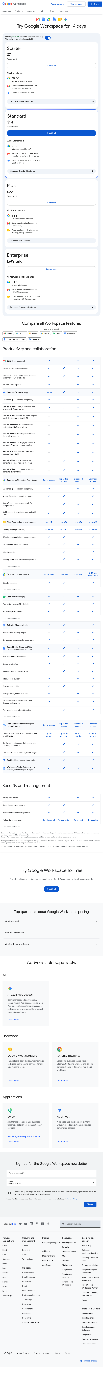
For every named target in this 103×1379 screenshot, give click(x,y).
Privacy (57, 1353)
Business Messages (90, 1339)
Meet (5, 1250)
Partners (65, 1261)
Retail (24, 1286)
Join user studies (89, 1344)
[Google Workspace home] (14, 4)
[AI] (42, 11)
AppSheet (46, 1265)
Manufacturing (28, 1291)
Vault (24, 1255)
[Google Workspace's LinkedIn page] (31, 1224)
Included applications (8, 1239)
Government (27, 1309)
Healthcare (26, 1304)
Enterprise (26, 1282)
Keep (5, 1291)
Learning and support (88, 1239)
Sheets (5, 1273)
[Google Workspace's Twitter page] (20, 1224)
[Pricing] (51, 11)
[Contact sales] (76, 4)
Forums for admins (90, 1265)
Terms (67, 1353)
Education (26, 1313)
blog (14, 1224)
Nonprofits (26, 1318)
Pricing (45, 1238)
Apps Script (7, 1295)
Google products (41, 1353)
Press (84, 1300)
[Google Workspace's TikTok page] (47, 1224)
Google (7, 1353)
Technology (27, 1300)
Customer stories (69, 1252)
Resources (67, 1238)
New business (28, 1273)
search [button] (63, 1224)
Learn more (13, 1019)
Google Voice (47, 1260)
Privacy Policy (72, 1199)
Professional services (31, 1295)
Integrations (67, 1270)
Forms (5, 1282)
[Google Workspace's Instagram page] (36, 1224)
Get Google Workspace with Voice (24, 1136)
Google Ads (86, 1335)
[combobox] (51, 1182)
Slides (5, 1277)
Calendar (6, 1259)
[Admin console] (57, 4)
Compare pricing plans (51, 1243)
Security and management (28, 1239)
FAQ (64, 1256)
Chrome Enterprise (89, 1322)
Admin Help (87, 1246)
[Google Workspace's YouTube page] (25, 1224)
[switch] (48, 38)
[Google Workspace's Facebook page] (42, 1224)
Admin (25, 1246)
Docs (5, 1268)
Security (65, 1247)
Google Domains (88, 1318)
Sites (5, 1286)
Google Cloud (87, 1313)
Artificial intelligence (30, 1322)
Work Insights (27, 1259)
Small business (28, 1277)
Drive (5, 1264)
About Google (23, 1353)
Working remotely (69, 1243)
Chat (4, 1255)
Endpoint (26, 1250)
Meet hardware (48, 1256)
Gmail (5, 1246)
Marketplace (67, 1265)
